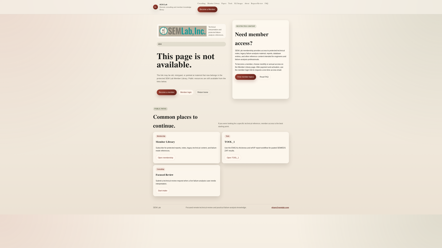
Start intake (162, 191)
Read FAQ (264, 77)
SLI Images (238, 3)
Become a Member (207, 9)
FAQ (266, 3)
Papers (223, 3)
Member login (186, 92)
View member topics (245, 77)
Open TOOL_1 (233, 158)
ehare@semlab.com (280, 208)
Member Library (213, 3)
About (247, 3)
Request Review (257, 3)
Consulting (202, 3)
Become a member (166, 92)
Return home (203, 92)
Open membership (165, 158)
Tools (230, 3)
